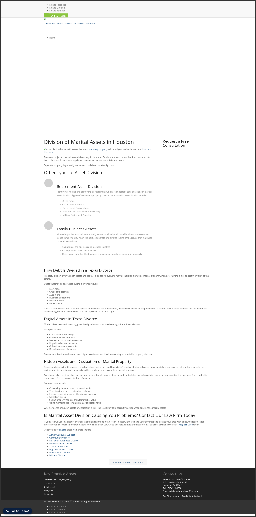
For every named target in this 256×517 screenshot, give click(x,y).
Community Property (59, 437)
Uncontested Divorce (59, 452)
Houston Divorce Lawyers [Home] (57, 479)
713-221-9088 (58, 15)
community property (97, 149)
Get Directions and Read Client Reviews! (182, 496)
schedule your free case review (59, 69)
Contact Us (48, 494)
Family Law (48, 490)
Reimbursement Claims (60, 443)
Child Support (49, 487)
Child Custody (49, 483)
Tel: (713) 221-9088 (172, 488)
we (74, 429)
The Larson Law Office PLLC (177, 479)
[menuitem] (130, 38)
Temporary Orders (58, 446)
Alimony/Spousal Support (62, 434)
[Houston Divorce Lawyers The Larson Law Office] (69, 23)
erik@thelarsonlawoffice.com (183, 491)
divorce (62, 429)
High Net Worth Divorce (61, 449)
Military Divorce (57, 455)
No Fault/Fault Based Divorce (63, 440)
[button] (17, 511)
